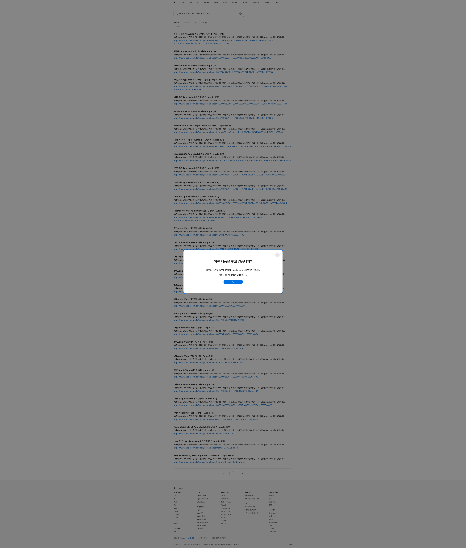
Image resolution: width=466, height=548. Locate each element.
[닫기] (277, 255)
